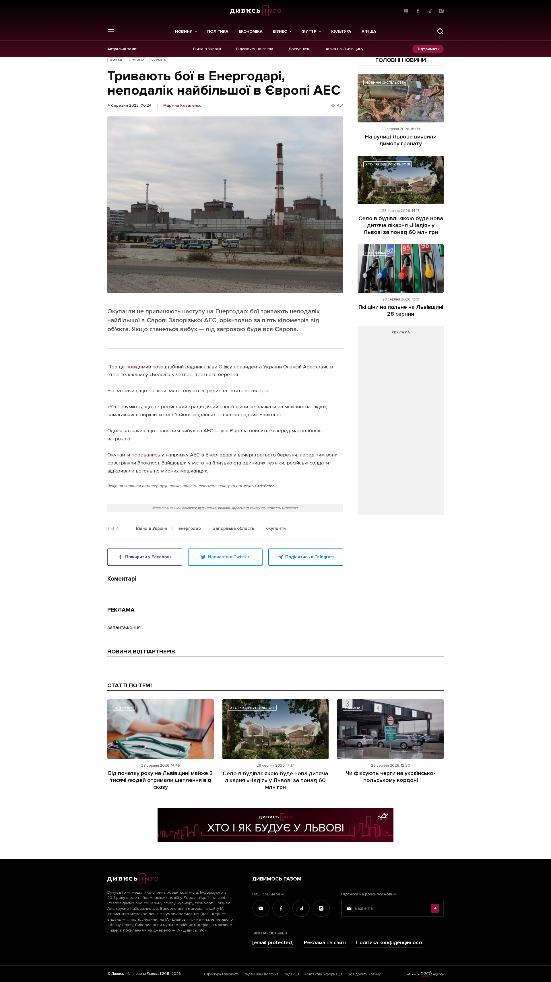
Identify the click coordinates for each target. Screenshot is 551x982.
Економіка (251, 31)
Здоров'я (124, 708)
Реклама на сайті (325, 943)
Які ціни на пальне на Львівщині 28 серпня (400, 310)
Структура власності (221, 974)
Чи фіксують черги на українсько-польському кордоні (390, 777)
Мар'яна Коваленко (182, 106)
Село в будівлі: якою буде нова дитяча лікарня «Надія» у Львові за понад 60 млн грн (400, 225)
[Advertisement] (401, 423)
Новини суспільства (385, 83)
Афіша (369, 31)
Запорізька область (233, 528)
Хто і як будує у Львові (387, 164)
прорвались (145, 455)
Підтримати (428, 48)
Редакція (291, 974)
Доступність (299, 49)
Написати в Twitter (228, 556)
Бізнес (280, 31)
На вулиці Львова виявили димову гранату (400, 140)
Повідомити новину (364, 974)
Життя (309, 31)
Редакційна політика (261, 974)
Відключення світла (254, 49)
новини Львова (146, 973)
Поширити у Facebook (148, 556)
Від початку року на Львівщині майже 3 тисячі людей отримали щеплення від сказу (160, 780)
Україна (158, 60)
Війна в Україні (207, 49)
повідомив (138, 367)
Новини (184, 31)
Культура (341, 31)
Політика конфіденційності (389, 943)
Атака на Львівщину (344, 49)
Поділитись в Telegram (309, 556)
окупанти (276, 528)
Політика (217, 31)
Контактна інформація (323, 974)
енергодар (190, 528)
